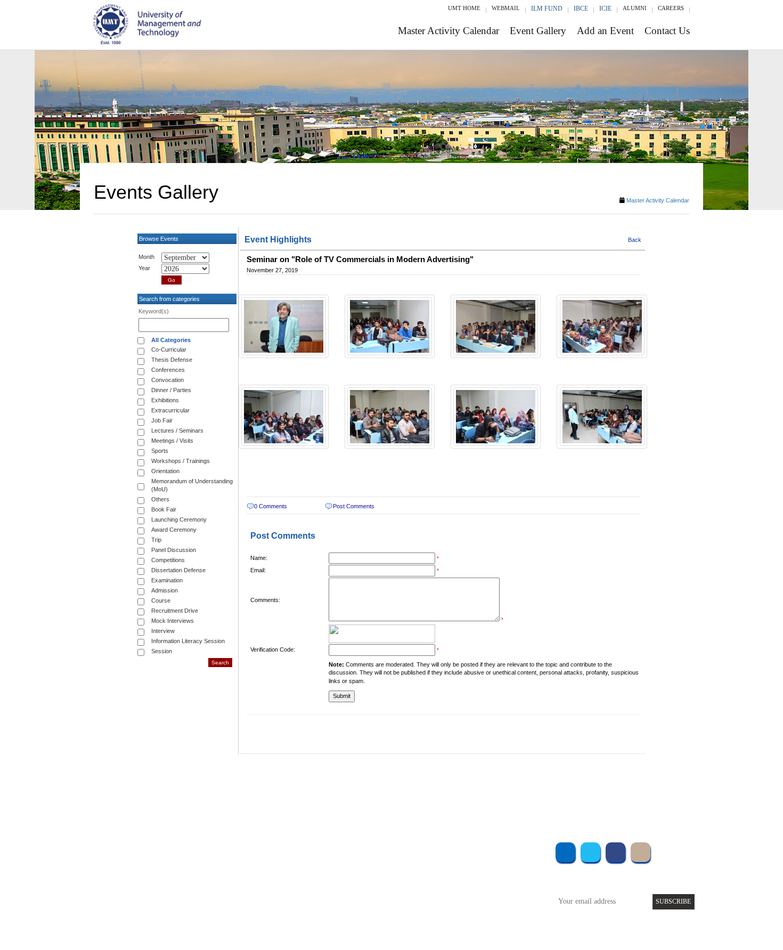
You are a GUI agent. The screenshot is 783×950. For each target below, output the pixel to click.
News (311, 907)
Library (470, 850)
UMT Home (464, 8)
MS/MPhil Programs (229, 878)
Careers (671, 8)
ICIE (605, 8)
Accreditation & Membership (346, 864)
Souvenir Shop (481, 907)
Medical (472, 893)
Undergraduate (221, 850)
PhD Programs (220, 893)
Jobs (310, 921)
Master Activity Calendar (448, 30)
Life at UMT (321, 893)
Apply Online (219, 907)
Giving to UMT (326, 878)
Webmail (506, 8)
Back (634, 240)
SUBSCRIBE (673, 901)
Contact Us (667, 30)
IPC (465, 864)
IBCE (581, 8)
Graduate (213, 864)
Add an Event (605, 30)
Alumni (635, 8)
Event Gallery (538, 30)
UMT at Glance (326, 850)
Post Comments (353, 506)
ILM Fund (546, 8)
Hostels (470, 878)
